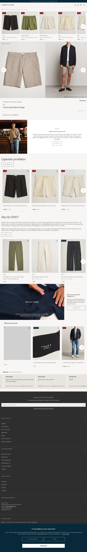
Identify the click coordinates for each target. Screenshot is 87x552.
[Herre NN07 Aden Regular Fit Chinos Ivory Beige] (45, 256)
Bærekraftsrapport (6, 441)
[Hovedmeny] (84, 5)
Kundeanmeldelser (6, 466)
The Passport (4, 426)
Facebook (4, 484)
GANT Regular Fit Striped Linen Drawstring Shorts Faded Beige (43, 206)
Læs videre (65, 534)
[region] (43, 381)
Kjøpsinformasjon (6, 454)
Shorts (8, 43)
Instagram (4, 481)
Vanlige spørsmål (6, 460)
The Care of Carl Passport (43, 1)
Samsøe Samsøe (25, 35)
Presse (3, 435)
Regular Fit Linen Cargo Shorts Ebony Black (9, 37)
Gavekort (3, 469)
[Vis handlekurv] (81, 5)
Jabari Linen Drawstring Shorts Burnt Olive (29, 37)
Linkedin (3, 490)
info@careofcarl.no (11, 506)
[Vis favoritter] (78, 5)
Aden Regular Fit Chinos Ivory (40, 277)
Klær (3, 43)
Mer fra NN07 (10, 217)
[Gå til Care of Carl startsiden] (7, 5)
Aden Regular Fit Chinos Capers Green (13, 277)
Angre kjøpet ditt (5, 463)
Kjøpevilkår (4, 432)
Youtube (3, 487)
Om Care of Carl (5, 429)
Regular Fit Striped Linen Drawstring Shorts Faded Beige (65, 37)
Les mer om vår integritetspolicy (43, 408)
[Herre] (17, 343)
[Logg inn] (75, 5)
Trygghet (3, 423)
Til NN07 (5, 234)
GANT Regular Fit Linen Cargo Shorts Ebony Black (15, 206)
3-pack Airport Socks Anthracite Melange (44, 362)
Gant (3, 35)
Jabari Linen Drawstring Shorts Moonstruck (46, 37)
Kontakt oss (4, 457)
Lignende (13, 159)
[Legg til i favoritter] (27, 171)
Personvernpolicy (5, 438)
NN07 (4, 104)
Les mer (56, 143)
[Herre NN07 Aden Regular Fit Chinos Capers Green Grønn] (15, 256)
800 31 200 (9, 508)
